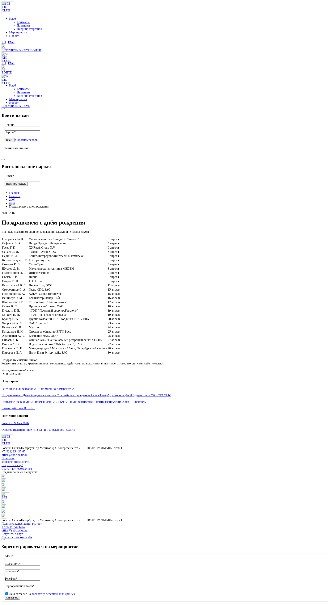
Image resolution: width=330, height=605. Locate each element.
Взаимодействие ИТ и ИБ (18, 408)
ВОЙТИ (35, 50)
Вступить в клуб (12, 465)
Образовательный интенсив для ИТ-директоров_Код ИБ (38, 429)
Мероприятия (18, 32)
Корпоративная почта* (19, 586)
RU (4, 42)
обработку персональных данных (53, 593)
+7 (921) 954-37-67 (13, 451)
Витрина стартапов (29, 29)
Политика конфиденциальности (16, 460)
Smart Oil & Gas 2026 (15, 423)
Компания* (12, 571)
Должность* (13, 563)
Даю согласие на (41, 593)
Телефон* (11, 578)
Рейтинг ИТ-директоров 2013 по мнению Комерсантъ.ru (38, 388)
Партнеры (23, 25)
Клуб (12, 18)
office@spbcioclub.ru (15, 454)
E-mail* (9, 176)
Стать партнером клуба (17, 468)
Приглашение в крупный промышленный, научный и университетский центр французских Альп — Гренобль (74, 401)
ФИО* (9, 556)
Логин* (10, 124)
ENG (11, 42)
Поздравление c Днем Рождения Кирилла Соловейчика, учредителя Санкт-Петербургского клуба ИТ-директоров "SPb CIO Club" (86, 395)
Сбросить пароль (26, 139)
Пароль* (10, 132)
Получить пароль (16, 183)
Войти (9, 140)
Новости (14, 35)
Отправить (12, 597)
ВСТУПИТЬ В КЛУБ (16, 50)
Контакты (23, 22)
